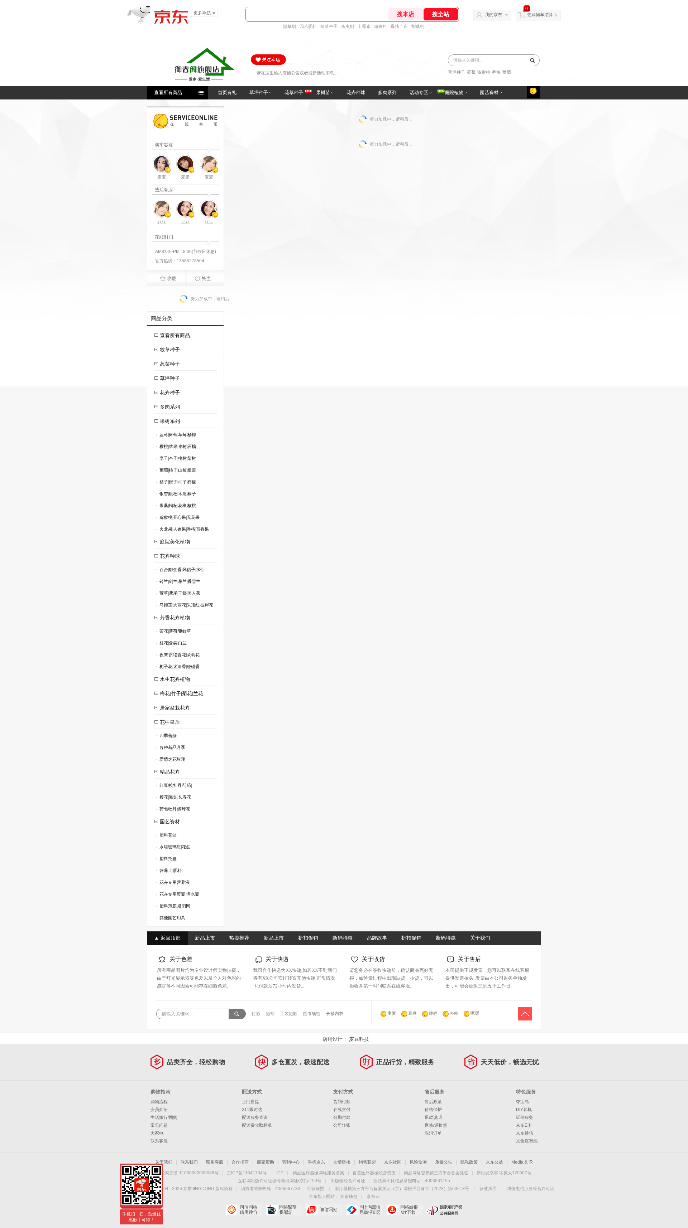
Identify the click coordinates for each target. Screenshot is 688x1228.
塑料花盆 (166, 836)
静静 (433, 1013)
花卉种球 (170, 556)
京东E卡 (524, 1125)
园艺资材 (170, 821)
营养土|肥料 (169, 872)
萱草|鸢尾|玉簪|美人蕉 (178, 594)
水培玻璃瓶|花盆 (173, 848)
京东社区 (392, 1162)
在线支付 (341, 1109)
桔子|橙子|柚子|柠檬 (176, 483)
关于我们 (480, 938)
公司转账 (341, 1125)
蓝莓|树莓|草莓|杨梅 (176, 436)
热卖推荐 (239, 938)
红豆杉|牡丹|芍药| (174, 786)
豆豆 (161, 221)
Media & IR (522, 1162)
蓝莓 (471, 72)
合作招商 (240, 1162)
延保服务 (524, 1117)
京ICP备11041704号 (247, 1172)
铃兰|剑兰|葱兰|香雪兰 (178, 582)
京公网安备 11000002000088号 (188, 1172)
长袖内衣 (334, 1013)
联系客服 (159, 1141)
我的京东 (493, 14)
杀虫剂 (347, 26)
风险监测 (418, 1162)
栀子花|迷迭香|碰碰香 (178, 668)
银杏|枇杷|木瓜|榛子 (176, 495)
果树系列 (170, 421)
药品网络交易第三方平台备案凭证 (436, 1172)
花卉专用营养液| (173, 883)
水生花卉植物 (175, 679)
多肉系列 (170, 407)
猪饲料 (380, 26)
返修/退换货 (436, 1125)
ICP (279, 1172)
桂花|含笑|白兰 (171, 644)
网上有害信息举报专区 (364, 1209)
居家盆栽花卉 (175, 708)
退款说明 (433, 1117)
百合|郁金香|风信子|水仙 (180, 571)
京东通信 (524, 1133)
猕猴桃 (483, 72)
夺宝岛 (522, 1101)
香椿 (496, 72)
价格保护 (433, 1109)
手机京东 (316, 1162)
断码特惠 (343, 938)
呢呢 (474, 1013)
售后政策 (433, 1101)
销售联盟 (367, 1162)
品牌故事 (377, 938)
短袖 (270, 1013)
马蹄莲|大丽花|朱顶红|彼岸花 (184, 606)
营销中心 (291, 1162)
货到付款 (341, 1101)
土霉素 (364, 26)
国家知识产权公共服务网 (444, 1209)
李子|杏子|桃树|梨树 (176, 459)
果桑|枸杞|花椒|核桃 (176, 507)
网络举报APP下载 (404, 1209)
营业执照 (488, 1188)
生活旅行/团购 (163, 1117)
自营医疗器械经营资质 (374, 1172)
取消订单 (433, 1133)
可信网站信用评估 (243, 1209)
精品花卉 (170, 772)
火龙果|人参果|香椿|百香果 (182, 530)
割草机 (417, 26)
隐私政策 (469, 1162)
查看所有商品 (168, 92)
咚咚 (454, 1013)
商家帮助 (265, 1162)
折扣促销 (308, 938)
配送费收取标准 (257, 1125)
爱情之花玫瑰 (170, 760)
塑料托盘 (166, 860)
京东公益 (494, 1162)
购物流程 (159, 1101)
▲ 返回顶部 (167, 938)
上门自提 (250, 1101)
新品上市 (205, 938)
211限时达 (252, 1109)
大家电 (156, 1133)
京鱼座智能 (527, 1141)
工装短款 (288, 1013)
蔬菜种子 (329, 26)
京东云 (373, 1196)
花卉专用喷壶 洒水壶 (177, 895)
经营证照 (315, 1188)
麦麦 (161, 177)
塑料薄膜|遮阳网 (173, 907)
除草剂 (289, 26)
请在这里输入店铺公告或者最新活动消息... (297, 71)
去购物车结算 (540, 14)
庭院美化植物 (175, 542)
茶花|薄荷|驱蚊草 (173, 632)
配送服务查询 (255, 1117)
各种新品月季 (170, 748)
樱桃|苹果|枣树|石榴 (176, 448)
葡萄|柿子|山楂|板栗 (176, 471)
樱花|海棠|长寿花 (173, 798)
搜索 (531, 60)
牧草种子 (170, 349)
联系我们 (189, 1162)
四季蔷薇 (166, 737)
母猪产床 (399, 26)
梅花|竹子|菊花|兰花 (181, 693)
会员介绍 (159, 1109)
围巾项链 (311, 1013)
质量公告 (443, 1162)
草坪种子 (456, 72)
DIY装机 (524, 1109)
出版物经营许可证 (348, 1180)
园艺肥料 (308, 26)
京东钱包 (348, 1196)
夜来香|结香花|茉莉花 (178, 656)
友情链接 (341, 1162)
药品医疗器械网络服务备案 (318, 1172)
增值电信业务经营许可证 (530, 1188)
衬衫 (256, 1013)
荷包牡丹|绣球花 (173, 810)
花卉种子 (170, 392)
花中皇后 (170, 722)
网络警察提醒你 (284, 1209)
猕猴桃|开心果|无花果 (178, 518)
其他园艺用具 (170, 919)
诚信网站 (324, 1209)
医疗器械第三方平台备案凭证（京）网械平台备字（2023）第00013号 (402, 1188)
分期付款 (341, 1117)
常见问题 (159, 1125)
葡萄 (506, 72)
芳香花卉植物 (175, 617)
